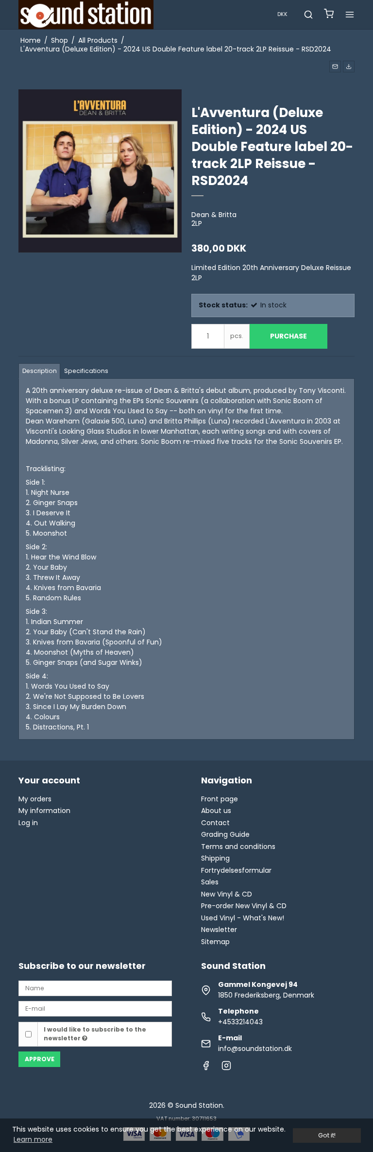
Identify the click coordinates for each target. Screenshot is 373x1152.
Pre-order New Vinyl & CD (244, 906)
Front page (219, 799)
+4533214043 (240, 1022)
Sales (210, 882)
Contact (215, 823)
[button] (335, 66)
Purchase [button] (288, 336)
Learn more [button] (33, 1139)
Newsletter (219, 929)
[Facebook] (206, 1068)
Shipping (215, 858)
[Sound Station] (85, 14)
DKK (282, 14)
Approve (39, 1059)
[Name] (95, 988)
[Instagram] (226, 1068)
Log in (28, 823)
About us (216, 810)
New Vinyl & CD (226, 894)
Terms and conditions (238, 846)
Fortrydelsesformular (236, 870)
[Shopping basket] (329, 15)
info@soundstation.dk (255, 1048)
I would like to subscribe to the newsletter (95, 1033)
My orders (34, 799)
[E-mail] (95, 1008)
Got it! (327, 1135)
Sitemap (215, 942)
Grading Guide (225, 834)
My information (44, 810)
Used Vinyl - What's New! (242, 918)
